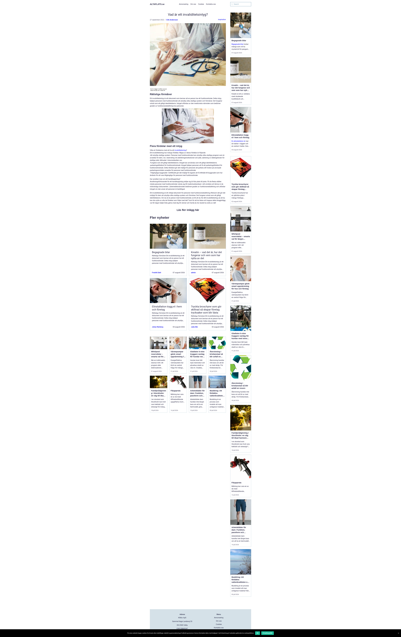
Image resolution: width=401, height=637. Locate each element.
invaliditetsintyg (180, 150)
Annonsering (183, 4)
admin (193, 273)
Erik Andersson (172, 20)
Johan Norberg (157, 327)
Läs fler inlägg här (188, 209)
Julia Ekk (194, 327)
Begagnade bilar (238, 44)
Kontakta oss (211, 4)
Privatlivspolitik (267, 633)
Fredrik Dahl (156, 273)
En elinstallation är (238, 141)
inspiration (222, 19)
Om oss (193, 4)
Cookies (201, 4)
